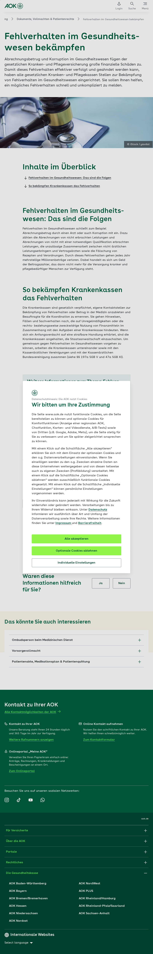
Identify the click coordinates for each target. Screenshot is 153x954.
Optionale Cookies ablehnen (76, 550)
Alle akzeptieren (76, 538)
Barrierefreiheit (89, 523)
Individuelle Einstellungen (76, 562)
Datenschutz (97, 509)
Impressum (63, 523)
